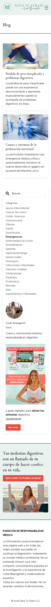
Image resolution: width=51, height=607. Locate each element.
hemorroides (14, 257)
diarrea (10, 224)
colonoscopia (14, 220)
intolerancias (13, 273)
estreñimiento (14, 244)
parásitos (11, 277)
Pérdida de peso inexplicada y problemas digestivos (25, 76)
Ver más (13, 427)
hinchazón (12, 261)
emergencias (14, 236)
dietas (9, 228)
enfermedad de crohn (19, 240)
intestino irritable (16, 269)
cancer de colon (16, 212)
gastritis (11, 248)
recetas (11, 285)
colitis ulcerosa (15, 216)
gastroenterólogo (16, 253)
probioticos (13, 281)
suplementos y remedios (21, 293)
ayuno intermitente (17, 208)
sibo (8, 289)
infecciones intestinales (20, 265)
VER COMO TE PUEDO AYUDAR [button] (23, 478)
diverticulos (13, 232)
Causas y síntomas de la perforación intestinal (21, 147)
